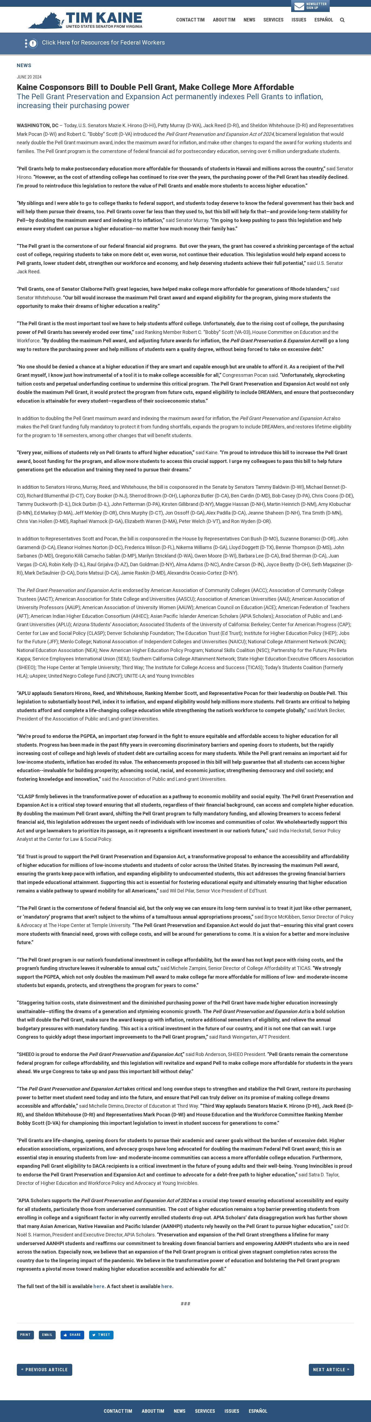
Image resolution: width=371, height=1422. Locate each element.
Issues (299, 20)
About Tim (224, 20)
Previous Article (47, 1369)
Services (273, 20)
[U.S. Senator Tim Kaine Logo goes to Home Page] (85, 20)
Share (75, 1335)
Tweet (104, 1335)
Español (324, 20)
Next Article (329, 1369)
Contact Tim (190, 20)
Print (25, 1335)
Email (47, 1335)
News (249, 20)
